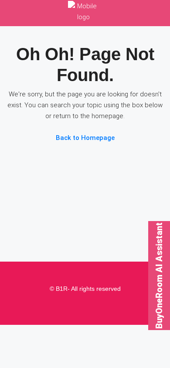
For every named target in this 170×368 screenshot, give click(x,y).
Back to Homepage (85, 138)
